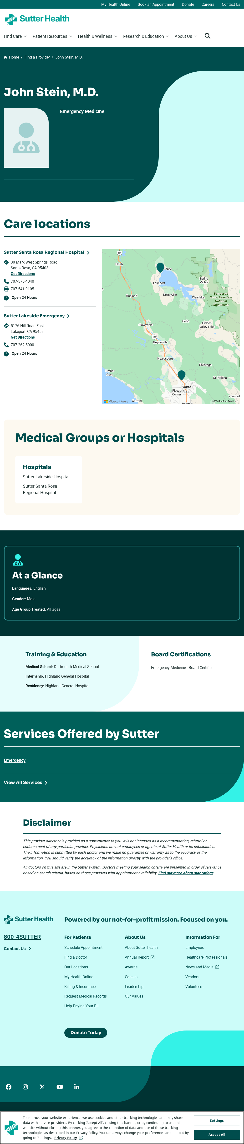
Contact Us (231, 4)
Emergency (14, 760)
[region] (171, 326)
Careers (208, 4)
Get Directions (23, 273)
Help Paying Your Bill (81, 1006)
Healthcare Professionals (206, 957)
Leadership (134, 986)
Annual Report (140, 957)
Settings (217, 1120)
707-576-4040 (22, 281)
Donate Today (86, 1032)
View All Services (23, 782)
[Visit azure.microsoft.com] (116, 401)
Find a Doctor (75, 957)
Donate (188, 4)
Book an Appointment (156, 4)
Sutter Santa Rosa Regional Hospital (44, 252)
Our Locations (76, 967)
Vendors (192, 976)
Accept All (216, 1134)
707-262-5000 (22, 344)
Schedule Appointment (83, 947)
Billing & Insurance (80, 986)
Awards (131, 967)
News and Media (203, 967)
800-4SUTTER (22, 936)
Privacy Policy (69, 1137)
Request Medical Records (85, 996)
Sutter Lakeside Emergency (34, 315)
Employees (194, 947)
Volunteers (194, 986)
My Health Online (115, 4)
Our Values (134, 996)
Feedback (233, 401)
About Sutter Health (141, 947)
